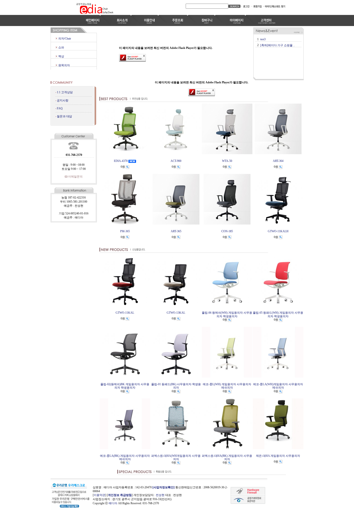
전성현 (160, 495)
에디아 (113, 503)
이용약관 (99, 495)
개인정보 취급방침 (120, 495)
